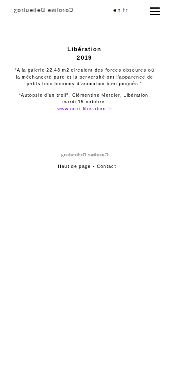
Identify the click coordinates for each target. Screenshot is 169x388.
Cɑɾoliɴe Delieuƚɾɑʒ (43, 10)
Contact (106, 166)
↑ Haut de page (72, 166)
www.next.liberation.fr (84, 108)
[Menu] (154, 11)
